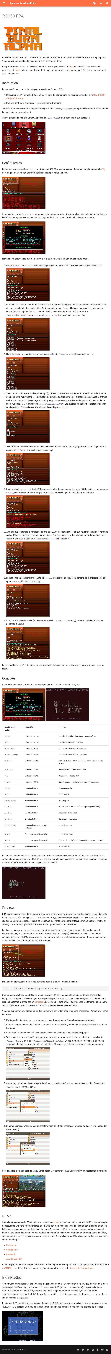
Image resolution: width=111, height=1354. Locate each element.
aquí (17, 70)
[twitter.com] (88, 1349)
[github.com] (78, 1349)
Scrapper (39, 1002)
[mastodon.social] (83, 1349)
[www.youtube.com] (102, 1349)
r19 (103, 169)
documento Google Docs (81, 1268)
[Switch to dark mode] (94, 3)
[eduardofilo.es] (97, 1349)
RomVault (10, 1254)
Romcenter (11, 1245)
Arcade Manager (14, 1259)
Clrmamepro (12, 1249)
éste (71, 66)
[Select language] (100, 3)
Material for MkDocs (18, 1350)
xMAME (7, 1268)
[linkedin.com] (92, 1349)
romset (55, 1222)
